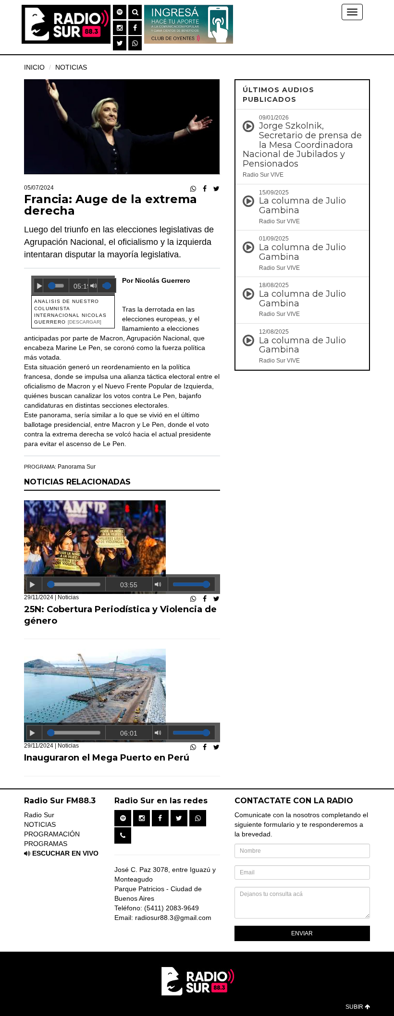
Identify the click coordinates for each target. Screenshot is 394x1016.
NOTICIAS (71, 67)
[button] (119, 12)
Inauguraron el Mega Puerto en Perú (106, 757)
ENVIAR (302, 933)
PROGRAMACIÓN (52, 834)
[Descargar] (84, 322)
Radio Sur (39, 815)
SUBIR (355, 1007)
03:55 (128, 585)
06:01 (128, 733)
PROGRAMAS (45, 843)
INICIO (34, 67)
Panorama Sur (77, 466)
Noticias (68, 597)
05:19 (81, 286)
